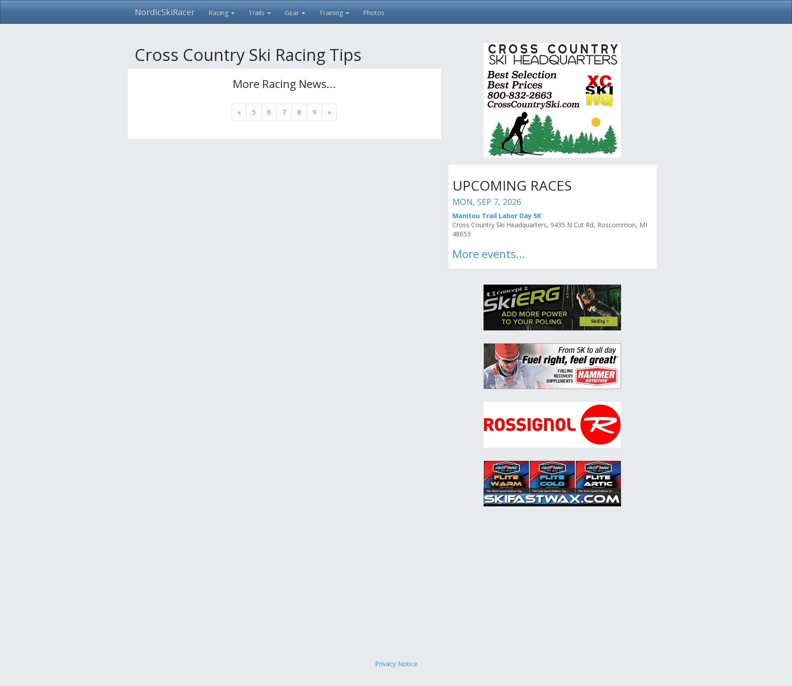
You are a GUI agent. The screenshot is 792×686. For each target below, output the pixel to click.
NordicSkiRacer (165, 11)
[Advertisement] (396, 586)
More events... (488, 253)
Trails (257, 12)
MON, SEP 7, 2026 (486, 201)
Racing (219, 12)
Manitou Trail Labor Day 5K (496, 215)
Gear (293, 12)
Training (332, 12)
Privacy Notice (396, 663)
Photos (374, 12)
